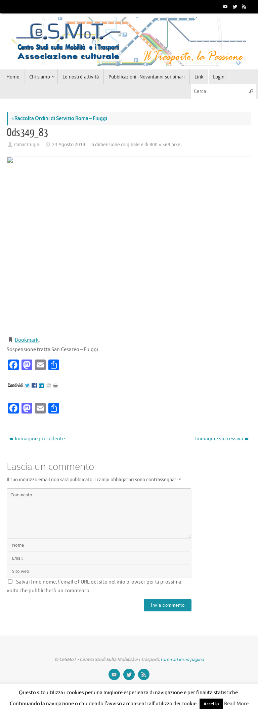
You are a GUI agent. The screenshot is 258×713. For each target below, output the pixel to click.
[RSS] (243, 6)
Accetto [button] (211, 704)
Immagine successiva (219, 439)
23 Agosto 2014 (68, 145)
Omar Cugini (27, 145)
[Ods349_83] (129, 243)
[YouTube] (224, 6)
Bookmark (27, 340)
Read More (236, 704)
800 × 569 (159, 145)
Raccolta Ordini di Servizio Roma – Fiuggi (59, 118)
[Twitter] (234, 6)
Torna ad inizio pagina (182, 659)
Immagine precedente (40, 439)
